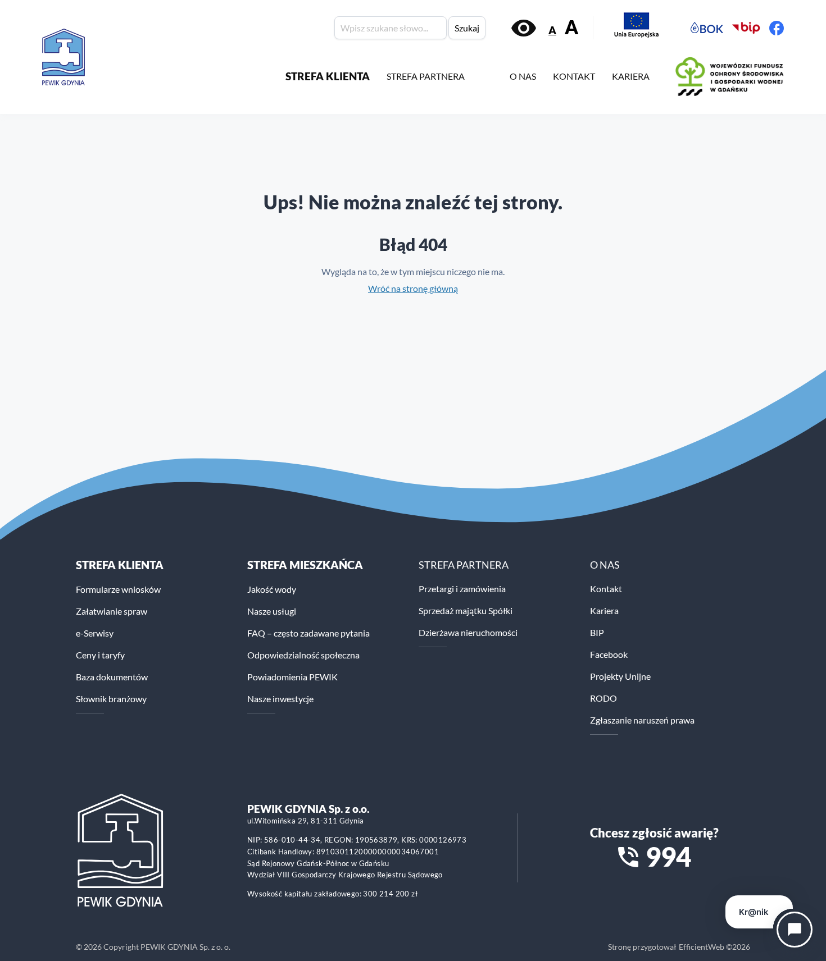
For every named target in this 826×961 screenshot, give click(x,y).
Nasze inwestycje (280, 698)
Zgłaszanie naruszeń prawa (642, 720)
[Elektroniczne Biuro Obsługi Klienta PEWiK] (707, 28)
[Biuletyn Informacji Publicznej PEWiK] (746, 28)
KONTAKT (574, 76)
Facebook (609, 654)
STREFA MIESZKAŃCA (305, 564)
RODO (603, 698)
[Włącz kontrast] (523, 28)
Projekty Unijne (620, 676)
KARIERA (631, 76)
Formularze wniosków (118, 589)
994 (668, 856)
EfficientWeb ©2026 (714, 946)
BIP (597, 632)
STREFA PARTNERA (426, 76)
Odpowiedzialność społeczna (303, 654)
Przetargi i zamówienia (462, 588)
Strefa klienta (120, 564)
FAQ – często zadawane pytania (308, 633)
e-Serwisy (95, 633)
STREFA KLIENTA (327, 76)
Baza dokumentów (112, 676)
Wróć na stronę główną (413, 288)
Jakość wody (271, 589)
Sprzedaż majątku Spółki (465, 610)
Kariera (604, 610)
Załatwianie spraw (111, 611)
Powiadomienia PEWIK (292, 676)
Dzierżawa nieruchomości (468, 632)
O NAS (523, 76)
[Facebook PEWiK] (776, 28)
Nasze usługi (271, 611)
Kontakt (606, 588)
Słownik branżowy (111, 698)
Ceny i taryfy (100, 654)
